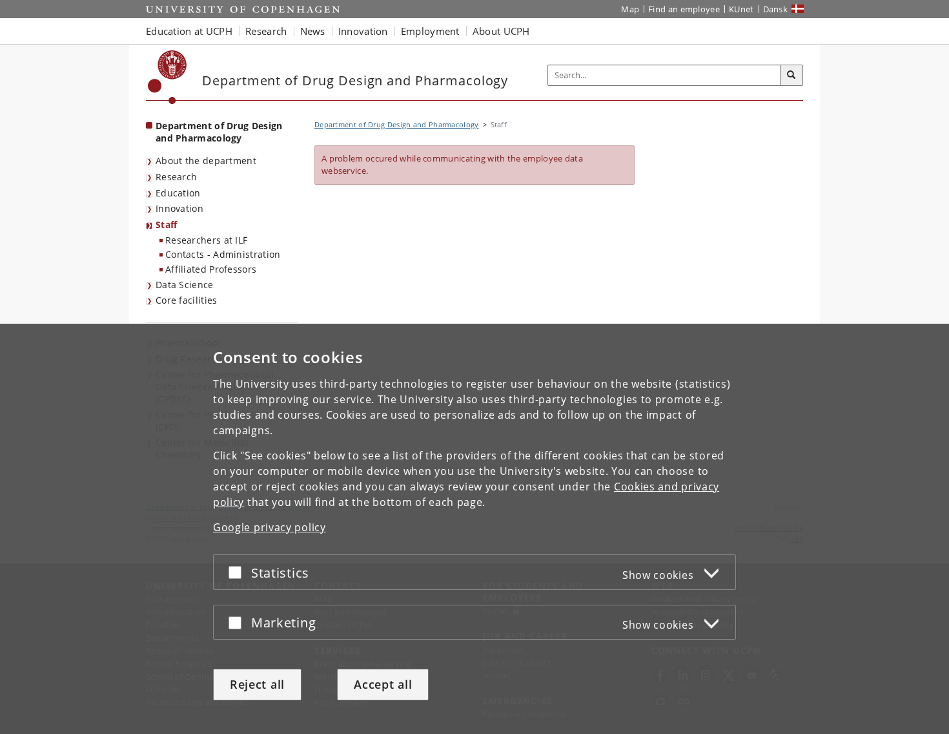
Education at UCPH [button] (189, 31)
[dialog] (474, 529)
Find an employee (684, 9)
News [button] (312, 31)
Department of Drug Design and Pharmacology (219, 132)
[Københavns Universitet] (167, 77)
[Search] (791, 76)
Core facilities (187, 300)
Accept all (383, 684)
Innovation (179, 208)
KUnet (741, 9)
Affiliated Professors (210, 269)
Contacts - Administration (223, 254)
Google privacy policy (269, 527)
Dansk (775, 9)
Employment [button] (430, 31)
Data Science (185, 284)
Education (178, 193)
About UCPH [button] (501, 31)
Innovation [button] (363, 31)
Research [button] (266, 31)
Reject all (257, 684)
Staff (167, 224)
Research (176, 177)
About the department (206, 160)
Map (630, 9)
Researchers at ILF (206, 240)
